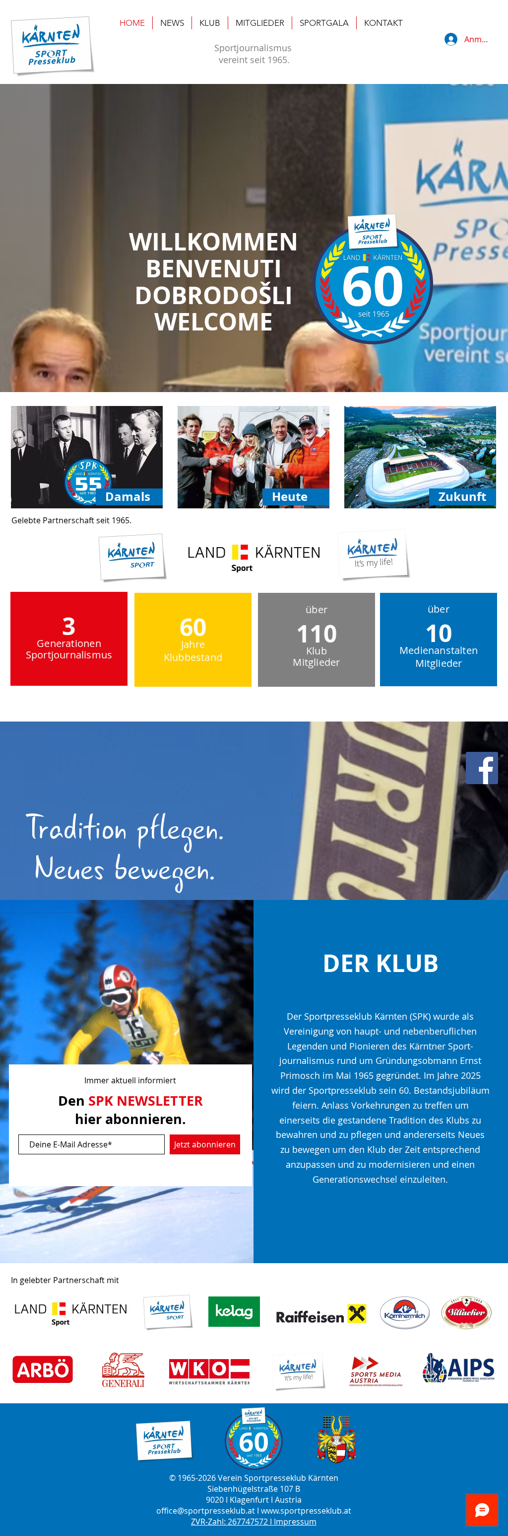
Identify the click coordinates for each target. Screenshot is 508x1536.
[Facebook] (482, 768)
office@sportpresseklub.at (205, 1510)
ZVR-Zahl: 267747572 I (232, 1521)
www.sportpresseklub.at (306, 1510)
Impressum (295, 1521)
